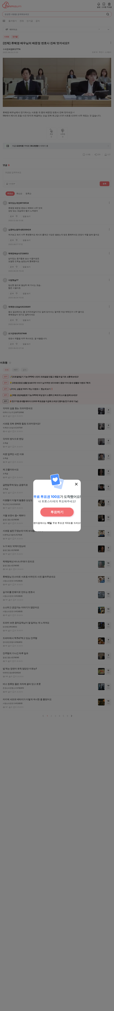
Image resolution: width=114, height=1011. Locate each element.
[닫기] (76, 484)
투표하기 (57, 512)
